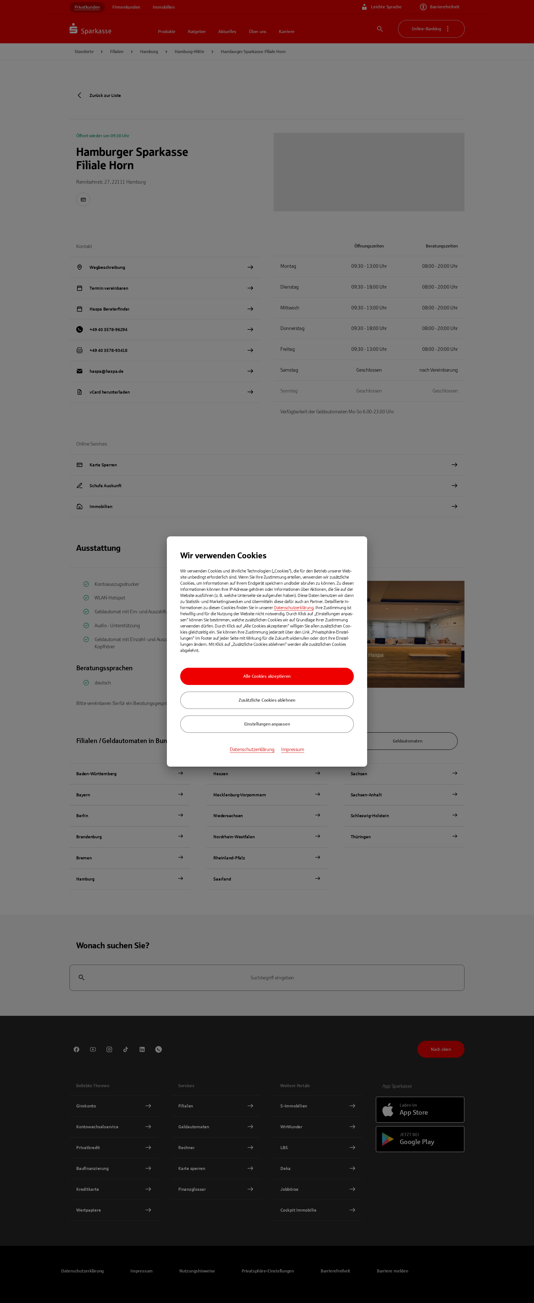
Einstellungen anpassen (267, 724)
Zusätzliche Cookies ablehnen (267, 700)
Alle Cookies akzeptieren (267, 676)
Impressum (292, 749)
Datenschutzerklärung (293, 607)
